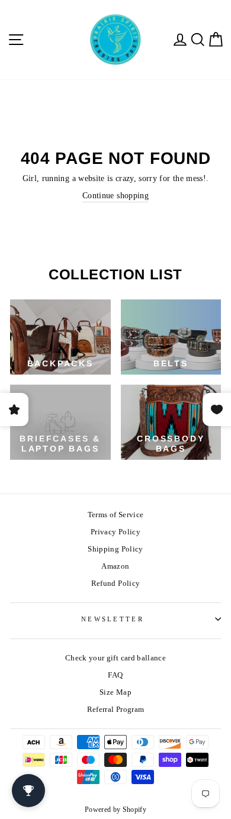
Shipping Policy (115, 549)
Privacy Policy (115, 532)
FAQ (115, 675)
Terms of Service (116, 515)
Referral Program (116, 709)
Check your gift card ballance (115, 658)
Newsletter (112, 619)
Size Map (115, 692)
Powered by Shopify (115, 809)
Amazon (115, 566)
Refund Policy (115, 583)
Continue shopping (115, 195)
